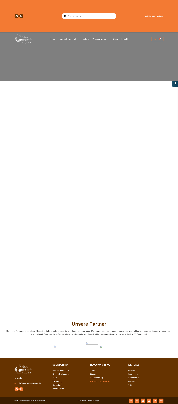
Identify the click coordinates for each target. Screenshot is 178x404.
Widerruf (131, 381)
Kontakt (124, 39)
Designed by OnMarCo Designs (88, 401)
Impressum (133, 374)
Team (54, 378)
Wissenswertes (99, 39)
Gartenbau (57, 385)
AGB (130, 385)
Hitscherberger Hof (67, 39)
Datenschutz (133, 378)
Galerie (86, 39)
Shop (115, 39)
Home (52, 39)
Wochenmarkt (58, 389)
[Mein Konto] (146, 16)
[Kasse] (158, 16)
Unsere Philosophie (61, 374)
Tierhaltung (57, 381)
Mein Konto (151, 16)
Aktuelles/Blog (96, 378)
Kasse (161, 16)
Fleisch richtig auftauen (100, 381)
